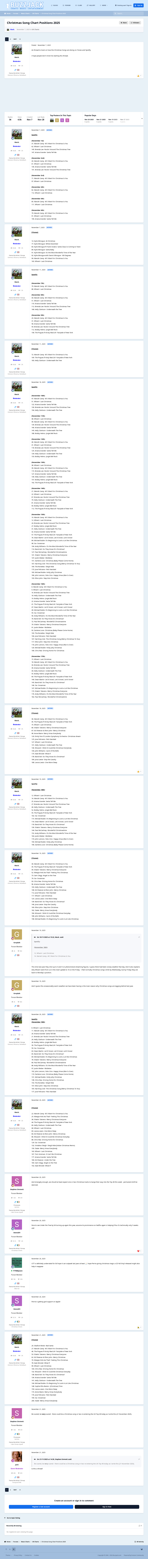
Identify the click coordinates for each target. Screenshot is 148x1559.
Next (15, 39)
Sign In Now (106, 1507)
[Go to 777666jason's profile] (17, 1263)
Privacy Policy (18, 1555)
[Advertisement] (74, 95)
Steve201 (16, 1232)
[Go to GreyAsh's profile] (57, 120)
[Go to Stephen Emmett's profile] (67, 120)
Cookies (36, 1555)
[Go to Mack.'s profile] (8, 30)
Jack (17, 1465)
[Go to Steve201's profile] (62, 120)
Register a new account (41, 1507)
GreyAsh (17, 942)
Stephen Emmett (17, 1189)
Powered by (134, 1555)
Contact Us (28, 1555)
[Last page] (20, 39)
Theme (8, 1555)
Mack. (17, 57)
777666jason (18, 1271)
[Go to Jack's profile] (17, 1456)
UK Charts (35, 29)
